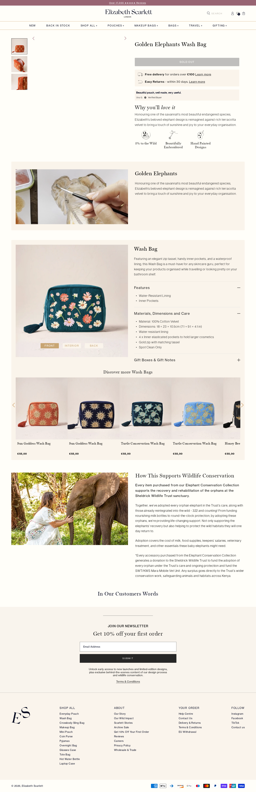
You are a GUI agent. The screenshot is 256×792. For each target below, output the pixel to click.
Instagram (237, 713)
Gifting (219, 25)
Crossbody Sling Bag (72, 722)
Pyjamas (64, 741)
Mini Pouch (66, 731)
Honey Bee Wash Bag (240, 443)
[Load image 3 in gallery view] (19, 82)
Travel (194, 25)
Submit (128, 658)
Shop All (88, 25)
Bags (172, 25)
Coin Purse (66, 736)
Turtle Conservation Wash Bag (143, 443)
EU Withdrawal (187, 731)
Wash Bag (66, 718)
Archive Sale (121, 727)
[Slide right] (125, 38)
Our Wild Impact (124, 718)
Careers (119, 741)
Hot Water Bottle (70, 759)
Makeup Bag (67, 727)
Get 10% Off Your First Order (131, 731)
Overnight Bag (68, 745)
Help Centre (186, 713)
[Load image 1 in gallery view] (19, 46)
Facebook (237, 718)
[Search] (208, 13)
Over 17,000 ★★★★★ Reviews (127, 3)
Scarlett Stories (123, 722)
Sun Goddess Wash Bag (34, 443)
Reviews (119, 736)
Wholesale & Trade (125, 750)
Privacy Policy (122, 745)
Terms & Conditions (128, 681)
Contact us (238, 727)
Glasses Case (68, 750)
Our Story (120, 713)
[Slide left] (33, 38)
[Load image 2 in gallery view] (19, 64)
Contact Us (185, 718)
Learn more (203, 74)
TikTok (235, 722)
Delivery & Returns (190, 722)
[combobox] (218, 13)
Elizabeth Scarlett (32, 785)
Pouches (115, 25)
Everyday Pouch (69, 713)
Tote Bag (65, 754)
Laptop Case (67, 763)
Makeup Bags (145, 25)
